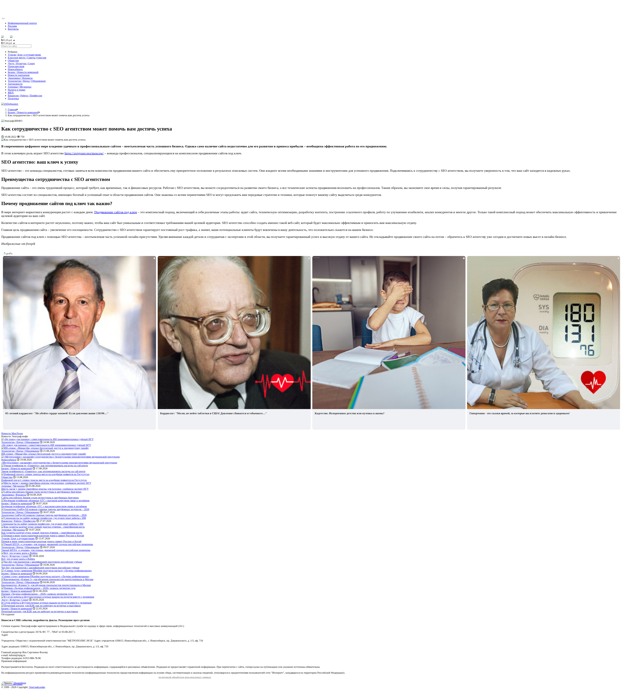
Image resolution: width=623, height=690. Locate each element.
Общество (13, 60)
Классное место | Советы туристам (27, 57)
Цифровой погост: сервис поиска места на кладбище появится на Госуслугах (44, 480)
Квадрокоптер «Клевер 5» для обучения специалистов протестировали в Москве (46, 585)
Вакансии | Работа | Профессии (25, 95)
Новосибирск (15, 69)
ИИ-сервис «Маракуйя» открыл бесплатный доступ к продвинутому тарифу (43, 453)
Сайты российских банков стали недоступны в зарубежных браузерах (40, 497)
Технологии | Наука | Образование (27, 81)
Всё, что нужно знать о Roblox (18, 559)
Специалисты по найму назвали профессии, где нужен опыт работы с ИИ (42, 524)
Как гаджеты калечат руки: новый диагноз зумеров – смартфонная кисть (41, 532)
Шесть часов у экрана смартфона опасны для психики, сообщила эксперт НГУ (45, 489)
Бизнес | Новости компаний (23, 72)
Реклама (12, 26)
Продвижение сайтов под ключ (115, 212)
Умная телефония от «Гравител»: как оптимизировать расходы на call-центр (43, 471)
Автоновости (15, 84)
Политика (13, 98)
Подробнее (20, 683)
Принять (8, 683)
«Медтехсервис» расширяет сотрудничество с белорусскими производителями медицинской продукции (59, 462)
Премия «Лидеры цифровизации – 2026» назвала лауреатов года (37, 594)
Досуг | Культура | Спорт (21, 63)
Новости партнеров (19, 75)
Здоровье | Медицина (19, 86)
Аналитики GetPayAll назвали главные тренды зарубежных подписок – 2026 (44, 515)
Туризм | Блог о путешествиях (24, 54)
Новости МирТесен (12, 433)
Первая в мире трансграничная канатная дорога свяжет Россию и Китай (41, 541)
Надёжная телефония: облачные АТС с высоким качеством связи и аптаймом (44, 506)
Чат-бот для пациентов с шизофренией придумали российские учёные (40, 567)
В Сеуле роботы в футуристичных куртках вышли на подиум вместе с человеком (46, 602)
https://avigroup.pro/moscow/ (84, 153)
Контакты (13, 29)
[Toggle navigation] (3, 18)
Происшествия (16, 66)
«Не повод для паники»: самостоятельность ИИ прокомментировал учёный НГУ (46, 445)
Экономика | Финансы (20, 78)
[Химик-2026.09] (9, 104)
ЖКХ (11, 92)
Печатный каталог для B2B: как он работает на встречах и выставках (39, 611)
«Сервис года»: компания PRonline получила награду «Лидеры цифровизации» (45, 576)
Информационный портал (22, 23)
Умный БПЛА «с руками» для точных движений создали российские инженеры (45, 550)
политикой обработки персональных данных (185, 677)
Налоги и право (16, 89)
